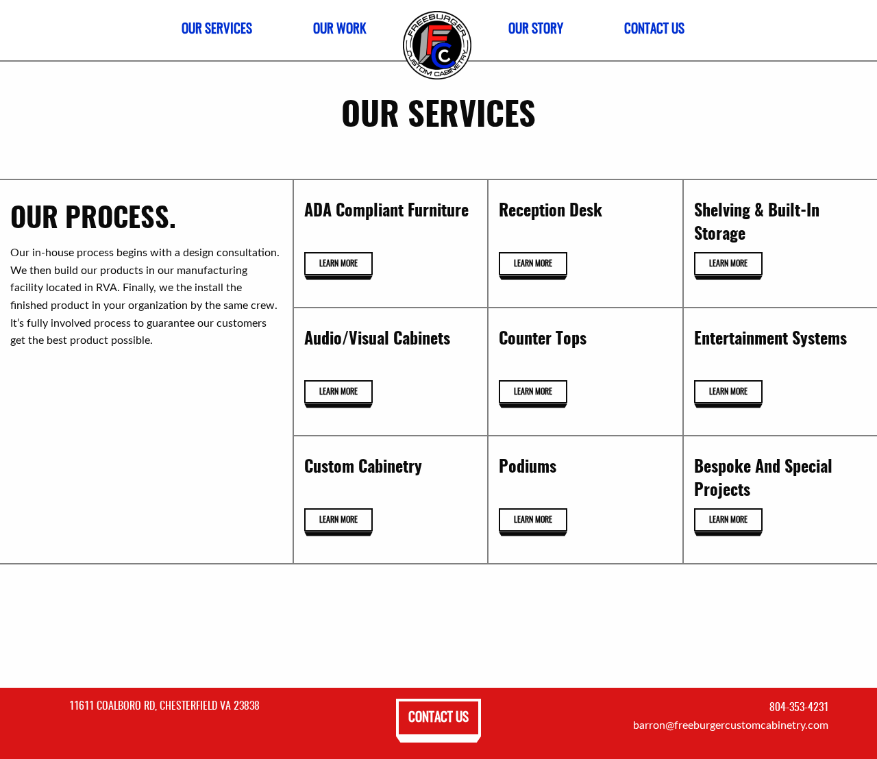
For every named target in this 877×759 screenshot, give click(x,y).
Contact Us (438, 718)
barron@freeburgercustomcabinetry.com (730, 725)
